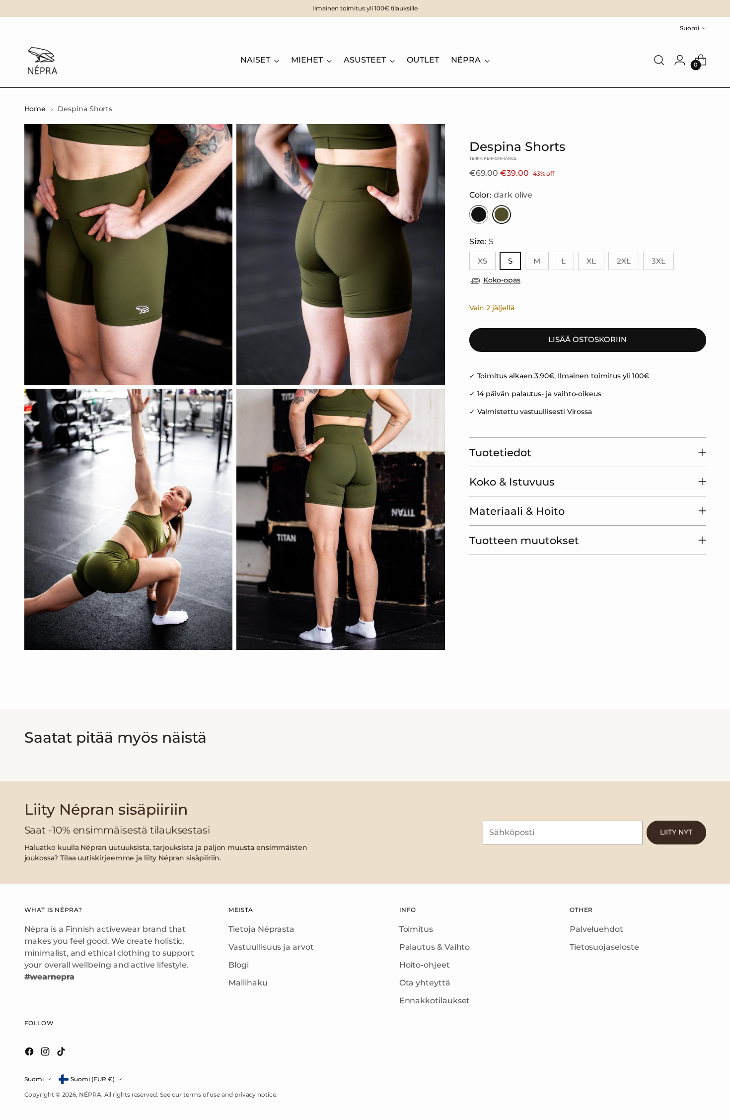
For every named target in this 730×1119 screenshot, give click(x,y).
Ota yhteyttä (424, 982)
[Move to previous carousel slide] (26, 761)
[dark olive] (501, 215)
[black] (478, 215)
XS (482, 261)
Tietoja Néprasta (261, 929)
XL (591, 261)
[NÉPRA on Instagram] (46, 1053)
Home (35, 108)
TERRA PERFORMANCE (493, 158)
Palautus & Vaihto (434, 947)
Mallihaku (247, 982)
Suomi (689, 28)
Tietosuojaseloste (604, 947)
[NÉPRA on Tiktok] (62, 1053)
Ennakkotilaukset (434, 1000)
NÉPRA (90, 1094)
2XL (624, 261)
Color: (501, 195)
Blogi (238, 965)
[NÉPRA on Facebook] (30, 1053)
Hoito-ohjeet (424, 965)
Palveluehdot (596, 929)
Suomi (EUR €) (93, 1079)
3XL (658, 261)
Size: (481, 242)
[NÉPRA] (41, 60)
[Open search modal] (659, 60)
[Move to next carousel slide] (704, 761)
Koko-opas (501, 280)
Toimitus (416, 929)
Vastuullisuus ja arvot (270, 947)
